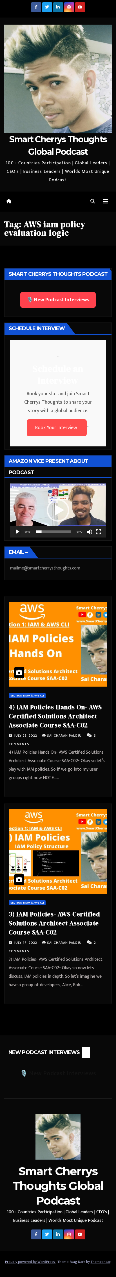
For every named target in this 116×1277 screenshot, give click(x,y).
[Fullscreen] (98, 532)
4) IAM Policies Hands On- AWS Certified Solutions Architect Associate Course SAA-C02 (55, 716)
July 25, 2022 (26, 735)
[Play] (17, 532)
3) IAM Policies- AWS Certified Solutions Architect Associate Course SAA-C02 (54, 923)
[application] (58, 510)
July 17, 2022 (26, 942)
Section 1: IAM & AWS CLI (27, 695)
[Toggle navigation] (105, 201)
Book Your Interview (56, 427)
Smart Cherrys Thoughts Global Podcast (58, 1185)
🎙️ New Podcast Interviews (58, 300)
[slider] (53, 531)
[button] (92, 201)
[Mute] (89, 532)
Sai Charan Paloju (65, 735)
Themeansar (100, 1262)
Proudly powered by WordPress (30, 1262)
